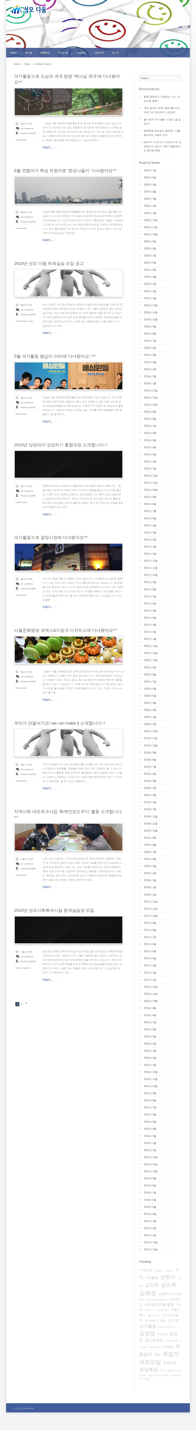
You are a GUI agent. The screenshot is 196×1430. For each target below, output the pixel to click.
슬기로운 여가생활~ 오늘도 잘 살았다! (162, 121)
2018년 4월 (150, 873)
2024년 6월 (150, 347)
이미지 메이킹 (166, 1326)
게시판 (28, 52)
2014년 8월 (150, 1185)
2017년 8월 (150, 930)
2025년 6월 (150, 262)
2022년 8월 (150, 504)
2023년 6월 (150, 433)
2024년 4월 (150, 362)
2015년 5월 (150, 1121)
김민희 (152, 1284)
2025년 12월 (151, 220)
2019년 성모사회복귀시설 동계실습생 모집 (54, 910)
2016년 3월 (150, 1050)
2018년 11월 (151, 823)
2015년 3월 (150, 1136)
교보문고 (169, 1270)
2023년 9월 (150, 411)
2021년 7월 (150, 596)
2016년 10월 (151, 1001)
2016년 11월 (151, 994)
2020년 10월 (151, 660)
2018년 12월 (151, 816)
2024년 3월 (150, 369)
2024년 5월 (150, 354)
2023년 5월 (150, 440)
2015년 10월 (151, 1086)
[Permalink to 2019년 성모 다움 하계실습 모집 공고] (68, 283)
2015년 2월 (150, 1143)
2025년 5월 (150, 269)
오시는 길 (63, 52)
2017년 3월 (150, 965)
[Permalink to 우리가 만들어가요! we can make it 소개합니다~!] (68, 742)
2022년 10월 (151, 489)
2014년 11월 (151, 1164)
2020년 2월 (150, 717)
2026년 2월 (150, 205)
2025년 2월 (150, 291)
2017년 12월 (151, 901)
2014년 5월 (150, 1207)
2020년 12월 (151, 646)
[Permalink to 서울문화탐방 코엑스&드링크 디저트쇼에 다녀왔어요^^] (68, 650)
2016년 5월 (150, 1036)
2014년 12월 (151, 1157)
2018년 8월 (150, 844)
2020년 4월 (150, 702)
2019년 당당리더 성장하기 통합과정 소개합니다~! (60, 444)
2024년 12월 (151, 305)
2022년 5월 (150, 525)
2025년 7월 (150, 255)
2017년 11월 (151, 908)
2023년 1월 (150, 468)
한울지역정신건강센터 (158, 1375)
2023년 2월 (150, 461)
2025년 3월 (150, 283)
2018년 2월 (150, 887)
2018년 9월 (150, 837)
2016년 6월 (150, 1029)
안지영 (173, 1320)
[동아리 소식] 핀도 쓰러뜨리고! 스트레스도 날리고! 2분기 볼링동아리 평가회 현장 (162, 146)
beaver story (21, 140)
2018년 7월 (150, 851)
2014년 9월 (150, 1178)
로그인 (115, 52)
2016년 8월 (150, 1015)
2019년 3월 (150, 795)
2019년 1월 (150, 809)
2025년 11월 (151, 227)
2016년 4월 (150, 1043)
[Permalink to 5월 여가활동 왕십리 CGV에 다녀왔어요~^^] (68, 376)
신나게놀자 (151, 1320)
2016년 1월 (150, 1065)
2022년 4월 (150, 532)
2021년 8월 (150, 589)
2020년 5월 (150, 695)
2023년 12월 (151, 390)
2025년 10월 (151, 234)
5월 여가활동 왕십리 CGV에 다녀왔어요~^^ (55, 356)
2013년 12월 (151, 1242)
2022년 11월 (151, 482)
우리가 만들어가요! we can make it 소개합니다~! (59, 723)
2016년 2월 (150, 1057)
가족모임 (146, 1270)
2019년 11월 (151, 738)
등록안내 (45, 52)
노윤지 (163, 1294)
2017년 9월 (150, 923)
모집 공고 (26, 968)
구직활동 (151, 1278)
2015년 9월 (150, 1093)
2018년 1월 (150, 894)
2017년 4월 (150, 958)
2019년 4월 (150, 788)
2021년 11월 (151, 567)
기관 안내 (99, 52)
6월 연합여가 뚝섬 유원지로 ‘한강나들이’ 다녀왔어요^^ (65, 170)
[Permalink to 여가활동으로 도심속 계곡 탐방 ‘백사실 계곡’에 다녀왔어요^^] (68, 101)
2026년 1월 (150, 213)
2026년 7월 (150, 170)
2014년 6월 (150, 1199)
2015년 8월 (150, 1100)
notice (30, 321)
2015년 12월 (151, 1072)
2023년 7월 (150, 425)
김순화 (168, 1285)
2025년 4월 (150, 276)
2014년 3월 (150, 1221)
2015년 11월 (151, 1079)
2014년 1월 (150, 1235)
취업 (157, 1355)
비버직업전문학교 (157, 1299)
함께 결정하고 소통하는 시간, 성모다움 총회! (162, 98)
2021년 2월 (150, 631)
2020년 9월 (150, 667)
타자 (162, 1370)
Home (13, 52)
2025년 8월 (150, 248)
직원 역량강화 (154, 1347)
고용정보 (158, 1270)
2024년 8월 (150, 333)
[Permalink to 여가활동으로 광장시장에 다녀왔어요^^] (68, 557)
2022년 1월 (150, 553)
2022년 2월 (150, 546)
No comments (27, 128)
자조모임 (162, 1334)
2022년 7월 (150, 511)
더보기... (47, 147)
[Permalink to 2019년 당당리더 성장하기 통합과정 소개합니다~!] (68, 464)
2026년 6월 (150, 177)
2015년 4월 (150, 1128)
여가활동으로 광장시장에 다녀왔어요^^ (51, 537)
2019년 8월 (150, 759)
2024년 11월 (151, 312)
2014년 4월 (150, 1214)
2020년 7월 (150, 681)
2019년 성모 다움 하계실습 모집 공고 (49, 263)
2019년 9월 (150, 752)
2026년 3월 (150, 198)
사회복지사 (149, 1310)
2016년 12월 (151, 986)
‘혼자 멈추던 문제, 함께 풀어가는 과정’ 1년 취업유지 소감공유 (162, 110)
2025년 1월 (150, 298)
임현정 (147, 1333)
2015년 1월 (150, 1150)
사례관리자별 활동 (159, 1305)
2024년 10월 (151, 319)
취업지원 (169, 1363)
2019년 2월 (150, 802)
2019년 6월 (150, 773)
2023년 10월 (151, 404)
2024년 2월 (150, 376)
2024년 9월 (150, 326)
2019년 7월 (150, 766)
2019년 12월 (151, 731)
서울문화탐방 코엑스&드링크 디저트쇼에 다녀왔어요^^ (65, 630)
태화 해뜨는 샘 (174, 1370)
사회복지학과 (162, 1310)
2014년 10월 (151, 1171)
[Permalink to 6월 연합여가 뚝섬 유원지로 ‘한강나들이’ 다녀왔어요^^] (68, 190)
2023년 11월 (151, 397)
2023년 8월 (150, 418)
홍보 (147, 1379)
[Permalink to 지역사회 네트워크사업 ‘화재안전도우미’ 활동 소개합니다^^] (68, 837)
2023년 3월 (150, 454)
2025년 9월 (150, 241)
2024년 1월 (150, 383)
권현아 (168, 1277)
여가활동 (148, 1326)
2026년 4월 (150, 191)
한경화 (143, 1375)
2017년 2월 (150, 972)
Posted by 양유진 (28, 133)
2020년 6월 (150, 688)
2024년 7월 (150, 340)
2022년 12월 (151, 475)
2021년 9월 (150, 582)
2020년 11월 (151, 653)
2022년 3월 (150, 539)
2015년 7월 (150, 1107)
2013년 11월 (151, 1249)
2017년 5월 (150, 951)
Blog (27, 64)
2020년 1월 (150, 724)
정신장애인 (154, 1340)
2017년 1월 (150, 979)
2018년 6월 (150, 859)
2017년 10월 (151, 915)
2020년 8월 (150, 674)
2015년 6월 (150, 1114)
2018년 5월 (150, 866)
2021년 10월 (151, 575)
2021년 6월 (150, 603)
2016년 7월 (150, 1022)
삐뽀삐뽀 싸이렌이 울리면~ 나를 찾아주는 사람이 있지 (162, 132)
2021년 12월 (151, 560)
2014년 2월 (150, 1228)
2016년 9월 (150, 1008)
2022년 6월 (150, 518)
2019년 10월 (151, 745)
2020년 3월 (150, 709)
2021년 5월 (150, 610)
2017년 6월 (150, 944)
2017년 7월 (150, 937)
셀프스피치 (154, 1315)
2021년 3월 (150, 624)
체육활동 (168, 1346)
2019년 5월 (150, 780)
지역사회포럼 (171, 1340)
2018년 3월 (150, 880)
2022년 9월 (150, 496)
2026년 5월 (150, 184)
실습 (163, 1320)
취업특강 (149, 1369)
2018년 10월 (151, 830)
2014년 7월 (150, 1192)
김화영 (148, 1293)
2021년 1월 (150, 638)
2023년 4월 (150, 447)
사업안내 (81, 52)
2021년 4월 (150, 617)
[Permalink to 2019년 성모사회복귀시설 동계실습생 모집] (68, 930)
